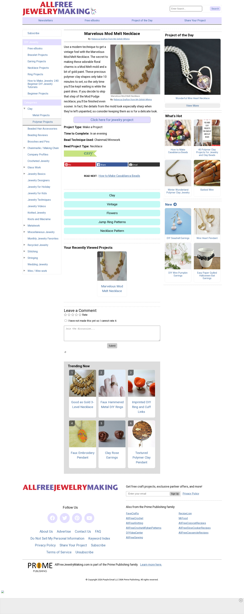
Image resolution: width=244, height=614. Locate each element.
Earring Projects (37, 61)
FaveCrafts (132, 513)
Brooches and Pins (38, 141)
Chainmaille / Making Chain (43, 148)
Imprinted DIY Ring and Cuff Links (141, 407)
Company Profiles (38, 154)
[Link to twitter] (65, 518)
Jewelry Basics (36, 173)
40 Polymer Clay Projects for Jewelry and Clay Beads (207, 152)
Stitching (33, 251)
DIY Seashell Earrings (178, 238)
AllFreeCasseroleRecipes (193, 532)
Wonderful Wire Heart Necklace (193, 98)
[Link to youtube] (89, 518)
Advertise (64, 531)
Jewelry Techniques (39, 199)
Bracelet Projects (38, 55)
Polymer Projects (43, 121)
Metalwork (34, 225)
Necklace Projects (38, 67)
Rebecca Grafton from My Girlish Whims (110, 39)
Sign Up (175, 494)
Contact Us (83, 531)
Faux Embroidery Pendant (82, 455)
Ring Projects (35, 74)
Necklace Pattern (112, 231)
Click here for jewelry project (112, 120)
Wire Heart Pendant (207, 238)
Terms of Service (59, 552)
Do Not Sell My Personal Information (57, 538)
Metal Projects (41, 115)
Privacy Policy (45, 545)
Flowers (112, 213)
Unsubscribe (84, 552)
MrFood (183, 518)
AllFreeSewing (134, 537)
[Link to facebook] (52, 518)
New (168, 204)
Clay (30, 108)
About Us (46, 531)
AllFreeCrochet (134, 518)
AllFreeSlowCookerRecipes (195, 527)
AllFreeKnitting (134, 523)
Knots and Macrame (39, 219)
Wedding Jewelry (38, 264)
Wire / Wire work (37, 270)
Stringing (33, 258)
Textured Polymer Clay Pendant (141, 457)
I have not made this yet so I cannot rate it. (92, 320)
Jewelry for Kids (37, 193)
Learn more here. (151, 564)
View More (192, 105)
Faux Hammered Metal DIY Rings (112, 404)
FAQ (98, 531)
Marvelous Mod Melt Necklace (112, 288)
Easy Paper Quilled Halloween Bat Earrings (207, 276)
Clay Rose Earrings (112, 455)
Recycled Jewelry (38, 245)
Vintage (112, 204)
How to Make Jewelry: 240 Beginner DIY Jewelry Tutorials (43, 84)
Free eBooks (35, 48)
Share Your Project (73, 545)
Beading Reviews (38, 135)
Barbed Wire (207, 190)
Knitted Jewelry (37, 212)
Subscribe (33, 33)
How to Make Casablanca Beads (119, 175)
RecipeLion (185, 513)
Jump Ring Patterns (112, 222)
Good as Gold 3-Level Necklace (82, 404)
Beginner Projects (38, 93)
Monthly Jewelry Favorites (43, 238)
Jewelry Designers (39, 180)
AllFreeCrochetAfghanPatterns (143, 527)
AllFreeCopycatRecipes (192, 523)
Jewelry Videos (37, 206)
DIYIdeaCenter (134, 532)
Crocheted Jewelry (38, 161)
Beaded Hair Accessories (42, 128)
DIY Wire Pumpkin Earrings (178, 274)
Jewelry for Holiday (39, 186)
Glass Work (34, 167)
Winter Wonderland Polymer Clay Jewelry (178, 191)
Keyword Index (99, 538)
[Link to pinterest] (77, 518)
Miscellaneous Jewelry (41, 232)
